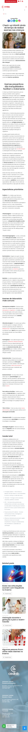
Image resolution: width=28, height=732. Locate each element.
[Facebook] (9, 21)
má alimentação (21, 149)
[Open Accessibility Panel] (24, 728)
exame (7, 385)
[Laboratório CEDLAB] (6, 7)
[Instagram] (19, 21)
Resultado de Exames (11, 1)
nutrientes (15, 269)
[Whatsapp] (16, 21)
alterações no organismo (8, 310)
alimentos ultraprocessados (15, 341)
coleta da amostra (16, 365)
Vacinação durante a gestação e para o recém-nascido (13, 619)
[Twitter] (11, 21)
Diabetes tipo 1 (6, 328)
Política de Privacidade (14, 729)
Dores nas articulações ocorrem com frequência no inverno (13, 588)
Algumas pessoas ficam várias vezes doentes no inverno (12, 651)
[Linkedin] (14, 21)
